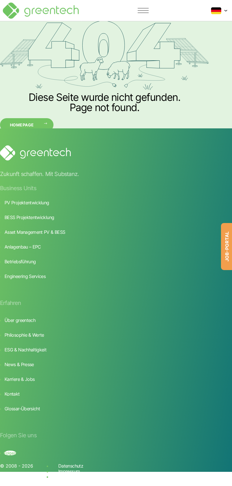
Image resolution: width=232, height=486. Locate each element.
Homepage (22, 124)
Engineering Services (25, 276)
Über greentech (20, 320)
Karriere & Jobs (20, 379)
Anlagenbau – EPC (23, 247)
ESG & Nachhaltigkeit (25, 350)
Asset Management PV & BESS (35, 232)
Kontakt (12, 394)
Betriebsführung (20, 261)
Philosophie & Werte (24, 335)
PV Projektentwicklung (27, 202)
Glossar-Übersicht (22, 408)
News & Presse (19, 364)
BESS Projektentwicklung (29, 217)
